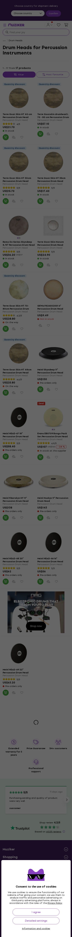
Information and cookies (36, 928)
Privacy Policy (55, 903)
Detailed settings (36, 921)
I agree (36, 912)
